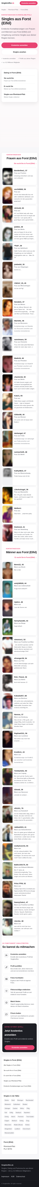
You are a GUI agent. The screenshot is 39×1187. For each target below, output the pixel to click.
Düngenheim (8, 1129)
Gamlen (15, 1108)
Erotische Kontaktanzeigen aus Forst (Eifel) (17, 1086)
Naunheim (27, 1112)
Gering (6, 1116)
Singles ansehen (19, 52)
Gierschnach (26, 1129)
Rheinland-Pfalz (13, 9)
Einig (27, 1120)
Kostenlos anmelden (29, 3)
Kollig (11, 1112)
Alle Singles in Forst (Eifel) (12, 1065)
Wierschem (8, 1125)
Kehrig (21, 1120)
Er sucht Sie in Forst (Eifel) (12, 1075)
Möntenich (8, 1104)
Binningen (20, 1100)
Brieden (25, 1104)
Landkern (17, 1129)
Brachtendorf (29, 1100)
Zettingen (7, 1108)
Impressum (5, 1176)
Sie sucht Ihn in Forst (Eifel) (12, 1070)
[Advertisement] (19, 122)
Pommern (21, 1116)
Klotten (27, 1125)
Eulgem (7, 1120)
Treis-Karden (30, 1116)
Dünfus (7, 1100)
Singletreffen (7, 3)
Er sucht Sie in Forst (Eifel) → (26, 557)
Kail (6, 1112)
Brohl (13, 1100)
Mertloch (14, 1120)
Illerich (13, 1116)
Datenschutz (20, 1176)
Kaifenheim (17, 1104)
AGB (12, 1176)
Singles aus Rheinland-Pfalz (12, 1081)
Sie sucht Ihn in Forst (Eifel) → (25, 163)
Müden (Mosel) (18, 1125)
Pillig (28, 1108)
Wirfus (22, 1108)
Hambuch (18, 1112)
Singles (3, 9)
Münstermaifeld (9, 1133)
